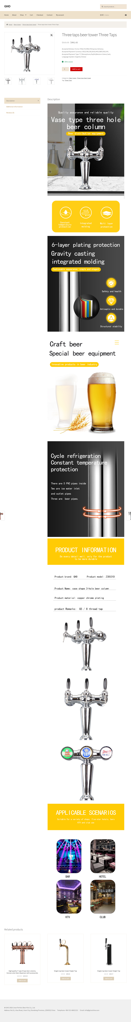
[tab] (22, 101)
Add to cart (76, 69)
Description (10, 101)
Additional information (14, 107)
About (14, 15)
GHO (7, 6)
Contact (50, 15)
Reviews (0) (10, 113)
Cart (31, 15)
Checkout (40, 15)
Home (6, 15)
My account (60, 15)
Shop (22, 15)
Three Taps (68, 80)
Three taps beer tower (29, 24)
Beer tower (17, 24)
